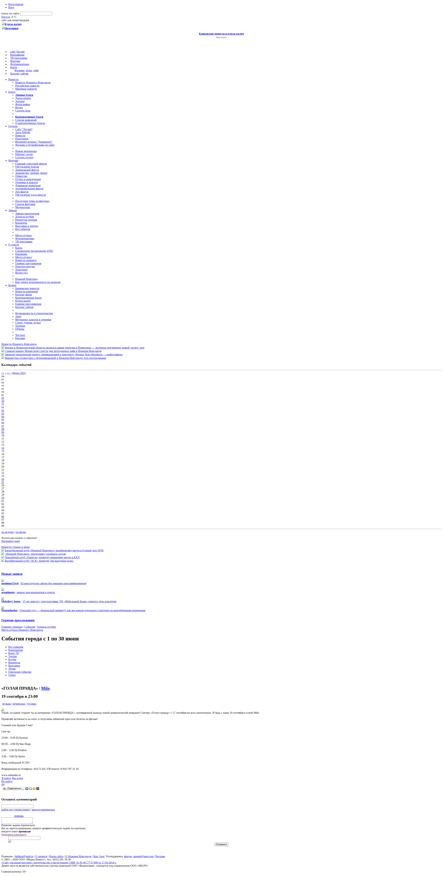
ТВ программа (18, 57)
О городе (13, 244)
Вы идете (17, 778)
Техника (20, 325)
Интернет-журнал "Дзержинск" (34, 141)
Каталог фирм (23, 294)
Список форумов (25, 204)
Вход (11, 7)
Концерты (21, 222)
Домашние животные (28, 185)
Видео (19, 107)
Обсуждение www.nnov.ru (30, 194)
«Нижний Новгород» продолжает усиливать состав (35, 553)
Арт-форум (21, 191)
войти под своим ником (15, 809)
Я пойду (6, 778)
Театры (12, 656)
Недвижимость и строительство (34, 313)
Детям (12, 668)
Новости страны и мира (15, 546)
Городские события (19, 671)
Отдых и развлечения (28, 179)
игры (29, 70)
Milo (45, 688)
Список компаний (26, 119)
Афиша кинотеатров (27, 213)
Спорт (12, 674)
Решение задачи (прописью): (18, 825)
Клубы (12, 659)
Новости (13, 79)
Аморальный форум (27, 169)
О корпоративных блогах (30, 123)
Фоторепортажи (19, 64)
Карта (13, 67)
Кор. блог (98, 856)
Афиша (12, 210)
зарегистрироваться (43, 809)
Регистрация (15, 4)
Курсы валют (23, 300)
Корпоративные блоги (28, 297)
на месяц (21, 532)
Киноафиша (17, 54)
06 (2, 516)
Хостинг (20, 335)
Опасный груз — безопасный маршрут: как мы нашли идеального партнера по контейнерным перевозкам (82, 610)
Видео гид (21, 272)
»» (8, 373)
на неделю (7, 532)
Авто (18, 316)
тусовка (31, 703)
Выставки (14, 665)
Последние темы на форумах (32, 201)
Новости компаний (26, 291)
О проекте (41, 856)
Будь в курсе (221, 37)
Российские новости (27, 85)
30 (2, 401)
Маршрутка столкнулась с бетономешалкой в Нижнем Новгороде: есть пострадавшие (55, 357)
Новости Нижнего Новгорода (33, 82)
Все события (22, 229)
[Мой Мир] (38, 788)
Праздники (21, 138)
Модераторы (22, 207)
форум (128, 856)
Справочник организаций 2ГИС (34, 250)
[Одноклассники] (34, 788)
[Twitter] (30, 788)
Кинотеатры (15, 650)
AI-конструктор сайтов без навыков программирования (53, 583)
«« (2, 373)
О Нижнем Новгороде (78, 856)
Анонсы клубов (24, 216)
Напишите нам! (10, 541)
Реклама (20, 338)
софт (36, 70)
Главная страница (11, 626)
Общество (21, 176)
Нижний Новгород (26, 279)
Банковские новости (27, 288)
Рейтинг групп (24, 154)
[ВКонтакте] (27, 788)
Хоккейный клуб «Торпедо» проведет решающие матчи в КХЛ (42, 557)
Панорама (21, 254)
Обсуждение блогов (27, 166)
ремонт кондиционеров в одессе (36, 592)
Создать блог (23, 110)
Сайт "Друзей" (24, 129)
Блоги (11, 91)
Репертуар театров (26, 219)
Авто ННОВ (22, 132)
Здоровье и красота (26, 182)
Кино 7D (13, 653)
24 (2, 479)
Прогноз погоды (25, 266)
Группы (12, 126)
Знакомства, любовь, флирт (31, 172)
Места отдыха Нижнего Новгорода (22, 629)
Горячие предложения (28, 263)
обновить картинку (13, 834)
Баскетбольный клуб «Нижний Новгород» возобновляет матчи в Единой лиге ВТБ (54, 550)
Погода (5, 16)
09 (2, 432)
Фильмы (19, 70)
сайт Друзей (17, 51)
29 (2, 398)
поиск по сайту (10, 13)
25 (2, 482)
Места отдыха (23, 235)
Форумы (15, 61)
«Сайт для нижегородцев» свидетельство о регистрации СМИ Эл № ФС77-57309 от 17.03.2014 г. (58, 862)
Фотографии (22, 104)
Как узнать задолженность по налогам (37, 282)
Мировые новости (26, 88)
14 (2, 447)
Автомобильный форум (29, 188)
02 (2, 410)
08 (2, 429)
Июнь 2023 (19, 373)
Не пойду (7, 781)
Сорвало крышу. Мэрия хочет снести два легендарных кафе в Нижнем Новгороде (53, 351)
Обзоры (19, 328)
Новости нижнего (26, 260)
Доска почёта (23, 98)
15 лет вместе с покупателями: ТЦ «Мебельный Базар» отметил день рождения (69, 601)
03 (2, 413)
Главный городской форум (31, 163)
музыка (6, 703)
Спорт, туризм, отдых (28, 322)
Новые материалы (26, 151)
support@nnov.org (143, 856)
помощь (19, 815)
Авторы (20, 101)
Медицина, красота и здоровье (33, 319)
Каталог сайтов (19, 73)
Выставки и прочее (26, 225)
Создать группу (24, 157)
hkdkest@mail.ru (24, 856)
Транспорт (21, 269)
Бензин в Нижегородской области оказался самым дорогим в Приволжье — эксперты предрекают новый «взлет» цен (74, 347)
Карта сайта (56, 856)
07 (2, 426)
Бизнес (12, 285)
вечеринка (19, 703)
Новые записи (11, 574)
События (29, 626)
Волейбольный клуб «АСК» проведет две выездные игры (39, 560)
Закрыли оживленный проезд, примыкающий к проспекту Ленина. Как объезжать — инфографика (64, 354)
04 (2, 416)
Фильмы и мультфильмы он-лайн (35, 144)
